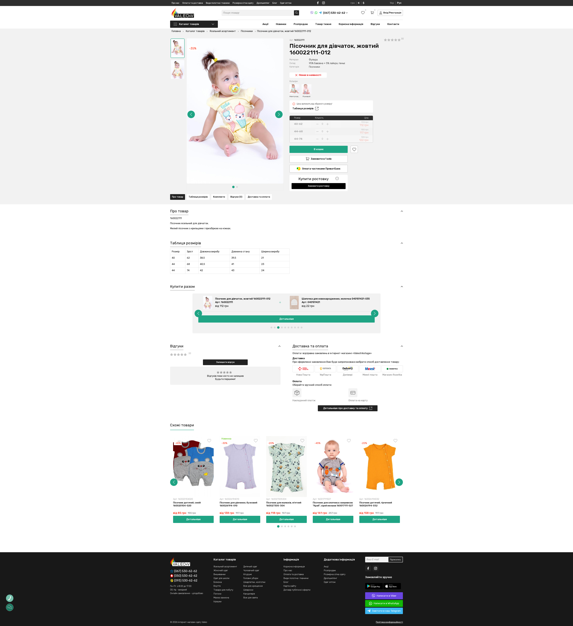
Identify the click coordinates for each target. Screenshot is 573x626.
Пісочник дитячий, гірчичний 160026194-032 (375, 504)
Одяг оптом (285, 3)
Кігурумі (247, 574)
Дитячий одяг (250, 566)
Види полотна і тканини (218, 3)
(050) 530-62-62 (185, 575)
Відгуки (375, 24)
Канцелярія (249, 593)
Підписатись (395, 560)
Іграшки (217, 601)
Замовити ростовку (318, 186)
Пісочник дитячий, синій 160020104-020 (187, 504)
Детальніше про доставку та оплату (345, 408)
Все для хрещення (253, 586)
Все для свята (250, 597)
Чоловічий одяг (251, 570)
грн (353, 2)
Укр (392, 2)
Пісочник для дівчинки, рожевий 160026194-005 (470, 504)
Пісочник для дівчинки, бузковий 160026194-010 (238, 504)
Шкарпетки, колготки (254, 582)
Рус (399, 2)
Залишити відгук (225, 362)
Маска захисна (221, 597)
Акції (265, 24)
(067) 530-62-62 (185, 571)
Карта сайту (290, 586)
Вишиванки (219, 574)
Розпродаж (301, 24)
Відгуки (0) (236, 197)
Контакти (393, 24)
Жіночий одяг (221, 570)
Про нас (175, 3)
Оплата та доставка (192, 3)
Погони (217, 593)
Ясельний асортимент (225, 566)
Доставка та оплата (259, 197)
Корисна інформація (351, 24)
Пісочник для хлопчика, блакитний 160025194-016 (425, 504)
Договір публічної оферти (297, 590)
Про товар (177, 197)
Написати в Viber (386, 595)
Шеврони (248, 590)
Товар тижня (323, 24)
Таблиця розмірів (303, 108)
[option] (177, 48)
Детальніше (286, 318)
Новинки (281, 24)
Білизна (218, 582)
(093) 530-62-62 (185, 580)
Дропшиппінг (263, 3)
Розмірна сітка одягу (243, 3)
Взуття (217, 586)
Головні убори (250, 578)
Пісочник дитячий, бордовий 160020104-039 (515, 504)
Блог (274, 3)
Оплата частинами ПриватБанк (321, 168)
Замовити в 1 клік (321, 158)
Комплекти (219, 197)
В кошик (319, 149)
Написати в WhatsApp (386, 603)
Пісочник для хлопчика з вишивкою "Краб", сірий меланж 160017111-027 (333, 504)
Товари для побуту (223, 590)
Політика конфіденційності (389, 622)
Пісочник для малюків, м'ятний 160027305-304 (283, 504)
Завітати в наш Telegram (386, 610)
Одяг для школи (221, 578)
